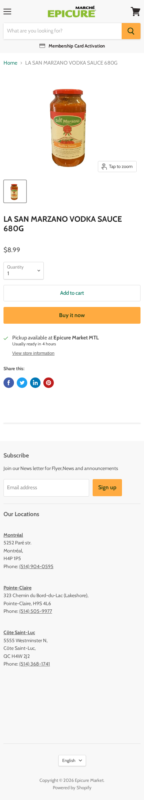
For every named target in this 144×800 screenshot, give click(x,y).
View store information (33, 353)
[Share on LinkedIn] (35, 382)
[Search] (131, 31)
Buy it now (72, 315)
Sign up (107, 487)
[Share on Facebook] (8, 382)
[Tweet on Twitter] (22, 382)
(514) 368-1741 (34, 664)
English (68, 760)
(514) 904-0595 (36, 566)
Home (10, 63)
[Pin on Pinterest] (48, 382)
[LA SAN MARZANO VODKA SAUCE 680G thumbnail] (15, 191)
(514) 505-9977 (35, 611)
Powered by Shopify (72, 787)
